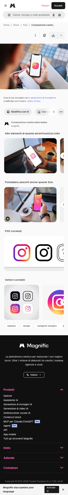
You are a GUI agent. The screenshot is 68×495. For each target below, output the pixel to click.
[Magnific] (34, 346)
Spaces (7, 395)
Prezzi (45, 5)
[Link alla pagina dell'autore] (6, 124)
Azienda (8, 458)
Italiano (34, 374)
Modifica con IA (20, 111)
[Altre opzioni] (35, 35)
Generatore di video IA (15, 408)
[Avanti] (54, 111)
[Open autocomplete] (8, 15)
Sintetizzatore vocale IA (16, 413)
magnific (15, 126)
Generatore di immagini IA (17, 404)
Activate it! (51, 489)
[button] (34, 375)
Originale (23, 47)
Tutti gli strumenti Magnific (18, 438)
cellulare (11, 326)
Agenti (9, 425)
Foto (25, 25)
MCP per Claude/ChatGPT (21, 421)
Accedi (58, 5)
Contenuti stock (12, 417)
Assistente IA (10, 400)
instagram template (47, 326)
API (5, 430)
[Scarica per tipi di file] (61, 35)
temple (26, 326)
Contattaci (10, 468)
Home (6, 25)
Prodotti (8, 389)
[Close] (63, 489)
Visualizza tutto (50, 133)
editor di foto (34, 101)
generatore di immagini (42, 97)
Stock (16, 25)
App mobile (9, 434)
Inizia (6, 448)
